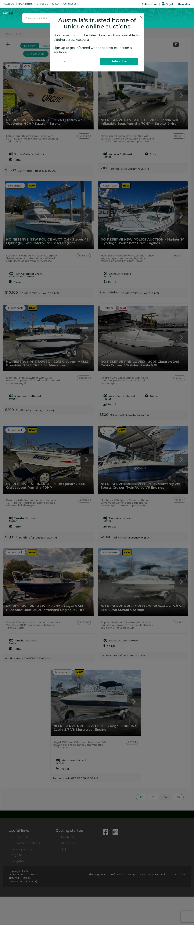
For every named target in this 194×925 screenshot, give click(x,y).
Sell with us (150, 3)
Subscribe (119, 61)
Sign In (170, 3)
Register (184, 3)
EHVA (56, 3)
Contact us (70, 3)
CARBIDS (43, 3)
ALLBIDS (9, 3)
